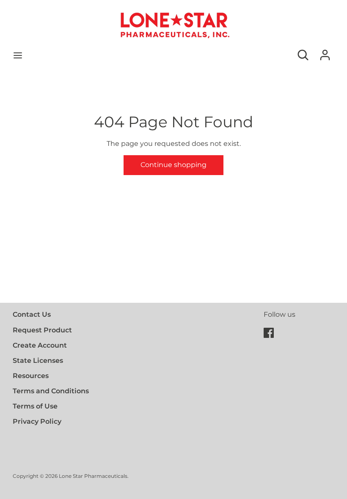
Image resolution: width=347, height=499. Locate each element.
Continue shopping (173, 165)
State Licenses (38, 360)
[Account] (325, 52)
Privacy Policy (37, 421)
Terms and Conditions (51, 391)
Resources (31, 376)
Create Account (40, 345)
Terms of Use (35, 406)
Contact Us (32, 314)
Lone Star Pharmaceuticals (93, 476)
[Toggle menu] (17, 55)
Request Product (42, 330)
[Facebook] (269, 332)
